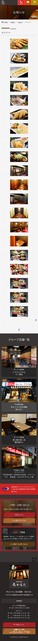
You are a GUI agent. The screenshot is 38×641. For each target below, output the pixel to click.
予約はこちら (19, 515)
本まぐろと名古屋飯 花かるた (19, 592)
